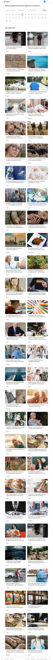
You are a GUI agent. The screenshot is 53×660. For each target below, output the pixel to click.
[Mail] (5, 1)
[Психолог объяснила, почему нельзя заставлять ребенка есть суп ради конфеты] (37, 332)
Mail (2, 659)
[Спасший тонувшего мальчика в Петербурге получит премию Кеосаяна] (15, 511)
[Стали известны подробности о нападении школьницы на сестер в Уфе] (37, 534)
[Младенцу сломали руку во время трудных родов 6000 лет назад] (37, 556)
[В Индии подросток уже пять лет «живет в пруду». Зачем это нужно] (15, 87)
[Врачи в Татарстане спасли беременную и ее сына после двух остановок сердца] (15, 265)
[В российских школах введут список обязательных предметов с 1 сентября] (15, 623)
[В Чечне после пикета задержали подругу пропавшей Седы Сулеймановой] (15, 154)
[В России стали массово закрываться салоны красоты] (37, 109)
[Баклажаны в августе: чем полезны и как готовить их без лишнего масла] (37, 243)
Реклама (12, 659)
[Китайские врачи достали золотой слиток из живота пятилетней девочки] (37, 645)
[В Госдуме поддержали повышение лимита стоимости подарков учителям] (37, 467)
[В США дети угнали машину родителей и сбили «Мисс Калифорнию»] (15, 556)
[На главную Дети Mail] (8, 1)
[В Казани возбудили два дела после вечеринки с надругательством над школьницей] (15, 42)
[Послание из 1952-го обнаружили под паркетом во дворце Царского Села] (15, 64)
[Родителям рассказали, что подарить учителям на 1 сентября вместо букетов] (15, 534)
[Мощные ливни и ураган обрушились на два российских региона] (15, 578)
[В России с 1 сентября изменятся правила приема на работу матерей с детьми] (37, 489)
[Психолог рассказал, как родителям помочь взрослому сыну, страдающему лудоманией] (15, 601)
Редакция (33, 659)
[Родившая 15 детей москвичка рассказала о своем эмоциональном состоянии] (37, 176)
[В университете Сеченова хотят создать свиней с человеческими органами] (15, 645)
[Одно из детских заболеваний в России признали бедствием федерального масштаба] (15, 288)
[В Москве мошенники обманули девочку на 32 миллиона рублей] (37, 288)
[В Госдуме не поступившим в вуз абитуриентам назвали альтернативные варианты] (15, 377)
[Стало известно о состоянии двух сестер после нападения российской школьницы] (37, 87)
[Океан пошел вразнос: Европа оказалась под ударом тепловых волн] (37, 64)
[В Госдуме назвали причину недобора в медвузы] (37, 355)
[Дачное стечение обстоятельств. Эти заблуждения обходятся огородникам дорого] (15, 467)
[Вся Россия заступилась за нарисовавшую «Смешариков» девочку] (37, 310)
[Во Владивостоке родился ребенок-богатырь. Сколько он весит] (15, 131)
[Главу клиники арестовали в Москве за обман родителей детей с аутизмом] (37, 623)
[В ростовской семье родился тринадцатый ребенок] (37, 399)
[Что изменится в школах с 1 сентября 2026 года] (37, 601)
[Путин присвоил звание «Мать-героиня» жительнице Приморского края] (15, 332)
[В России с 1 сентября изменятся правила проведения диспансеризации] (37, 511)
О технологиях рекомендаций (42, 659)
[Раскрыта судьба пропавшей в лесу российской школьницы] (15, 198)
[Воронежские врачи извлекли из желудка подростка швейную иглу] (37, 198)
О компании (6, 659)
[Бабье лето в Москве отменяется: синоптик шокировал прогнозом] (37, 42)
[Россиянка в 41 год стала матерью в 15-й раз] (15, 444)
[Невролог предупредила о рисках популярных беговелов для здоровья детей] (15, 422)
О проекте (28, 659)
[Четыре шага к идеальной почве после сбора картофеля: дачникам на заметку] (37, 154)
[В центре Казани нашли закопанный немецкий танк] (15, 399)
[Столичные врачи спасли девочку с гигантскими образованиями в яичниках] (15, 176)
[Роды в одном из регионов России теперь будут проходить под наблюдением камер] (15, 355)
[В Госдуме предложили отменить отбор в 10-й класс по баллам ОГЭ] (37, 444)
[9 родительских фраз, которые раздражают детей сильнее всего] (37, 221)
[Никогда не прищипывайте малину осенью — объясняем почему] (37, 265)
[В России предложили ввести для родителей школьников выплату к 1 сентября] (37, 578)
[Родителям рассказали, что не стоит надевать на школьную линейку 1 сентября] (37, 377)
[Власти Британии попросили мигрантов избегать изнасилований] (15, 243)
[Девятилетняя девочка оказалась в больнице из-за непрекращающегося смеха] (15, 109)
